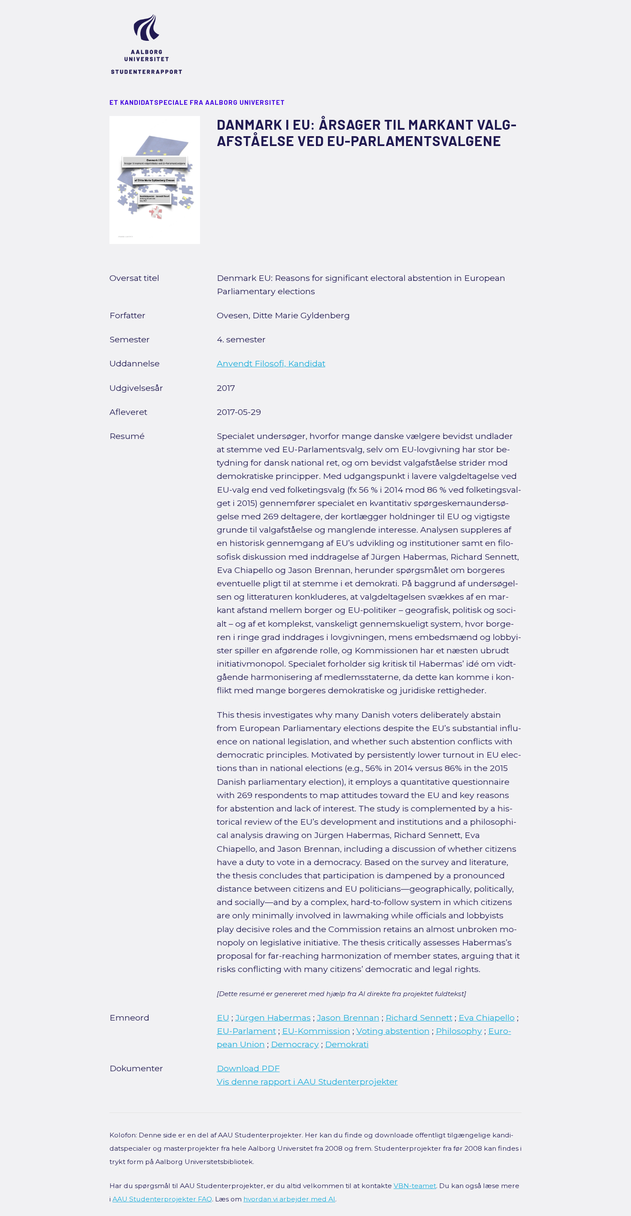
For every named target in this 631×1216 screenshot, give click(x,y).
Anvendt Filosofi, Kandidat (271, 363)
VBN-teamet (415, 1186)
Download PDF (248, 1068)
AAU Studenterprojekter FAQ (162, 1199)
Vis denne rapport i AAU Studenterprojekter (307, 1081)
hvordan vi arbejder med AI (289, 1199)
